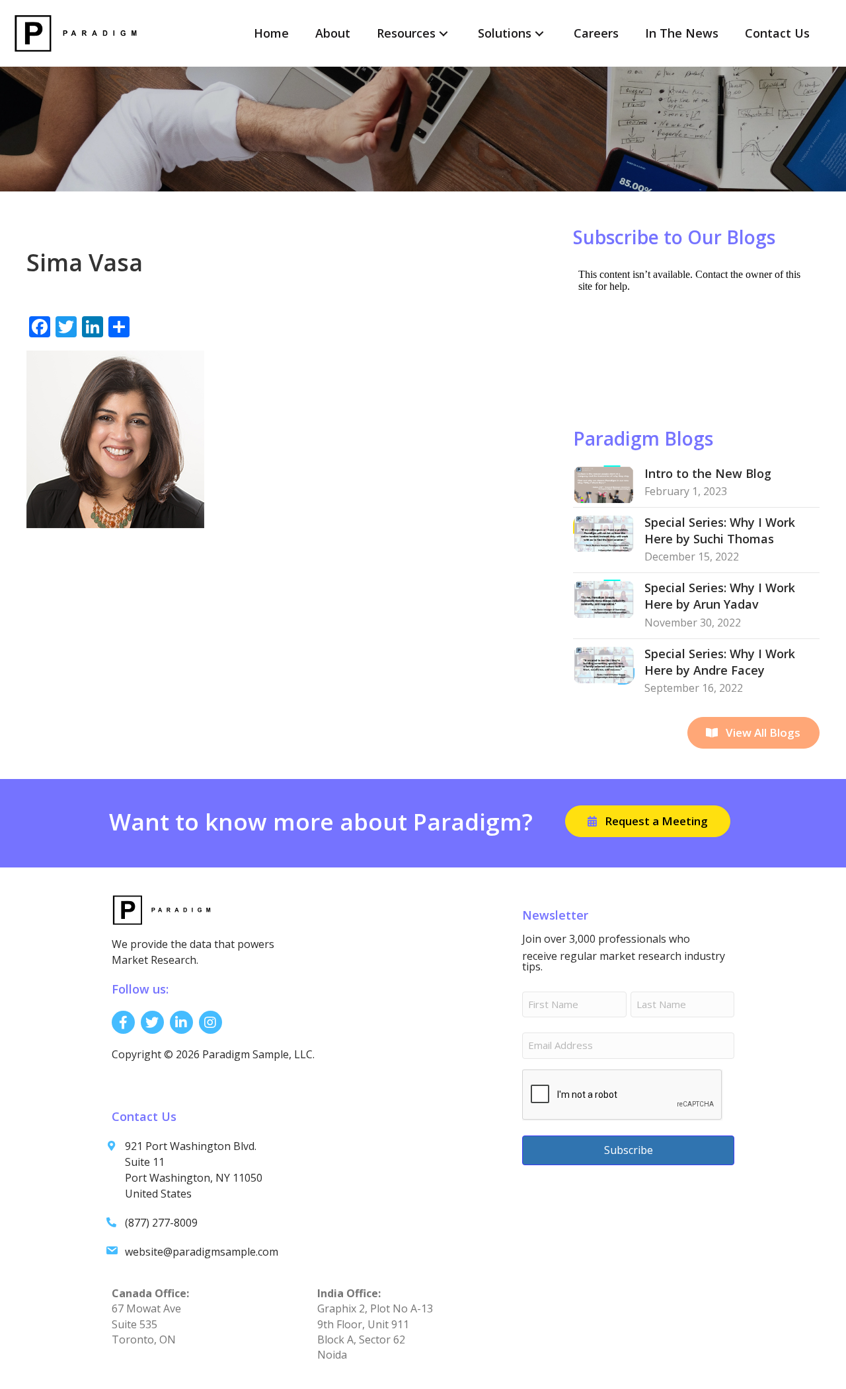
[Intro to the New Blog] (603, 484)
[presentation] (622, 1095)
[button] (443, 33)
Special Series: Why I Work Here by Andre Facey (719, 662)
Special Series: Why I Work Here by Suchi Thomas (719, 530)
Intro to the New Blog (707, 473)
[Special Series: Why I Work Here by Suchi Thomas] (603, 532)
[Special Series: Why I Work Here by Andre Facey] (603, 664)
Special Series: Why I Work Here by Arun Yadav (719, 596)
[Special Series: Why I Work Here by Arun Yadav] (603, 598)
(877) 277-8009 (161, 1222)
